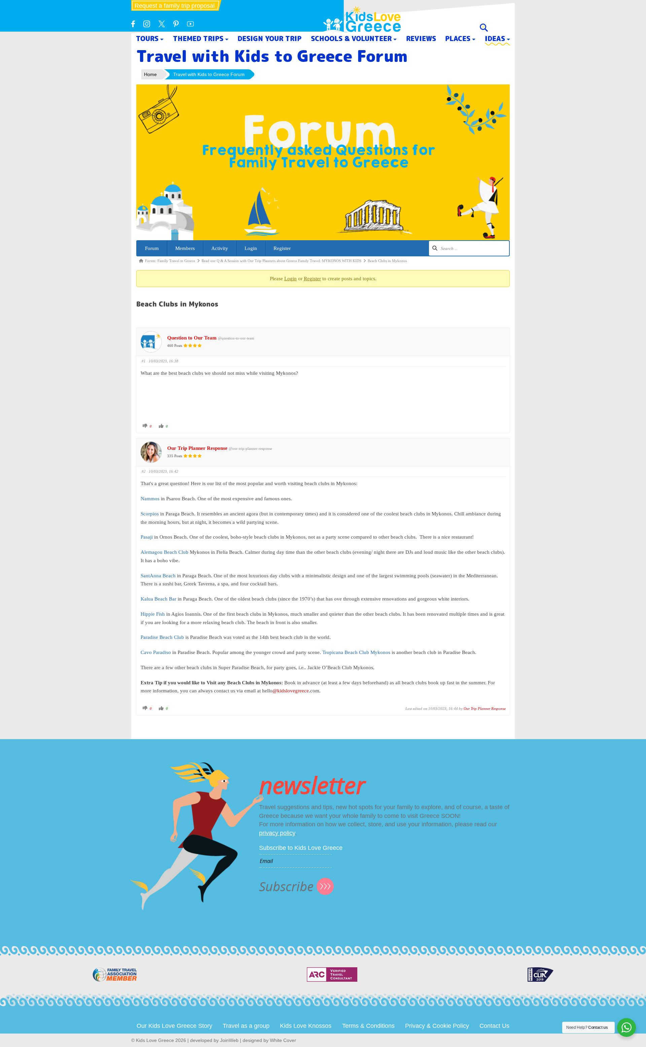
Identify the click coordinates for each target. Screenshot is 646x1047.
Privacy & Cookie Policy (437, 1025)
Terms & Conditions (368, 1025)
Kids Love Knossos (305, 1025)
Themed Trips (198, 38)
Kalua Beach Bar (158, 599)
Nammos (150, 498)
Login (251, 248)
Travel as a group (246, 1025)
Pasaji (147, 537)
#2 (144, 471)
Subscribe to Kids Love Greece (301, 847)
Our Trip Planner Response (197, 448)
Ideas (495, 38)
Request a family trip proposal (175, 5)
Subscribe (286, 886)
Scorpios (150, 513)
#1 (144, 361)
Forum (152, 248)
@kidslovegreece (291, 690)
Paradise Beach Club (162, 637)
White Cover (283, 1040)
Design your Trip (269, 38)
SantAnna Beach (158, 575)
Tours (147, 38)
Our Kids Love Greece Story (174, 1025)
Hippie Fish (153, 614)
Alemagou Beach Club (164, 552)
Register (282, 248)
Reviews (421, 38)
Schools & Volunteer (351, 38)
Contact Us (494, 1025)
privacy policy (277, 833)
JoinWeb (229, 1040)
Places (457, 38)
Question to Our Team (192, 337)
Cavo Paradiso (156, 652)
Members (185, 248)
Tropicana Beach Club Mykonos (356, 652)
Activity (219, 248)
